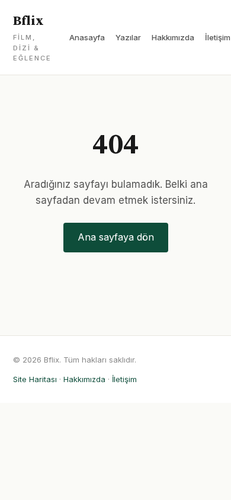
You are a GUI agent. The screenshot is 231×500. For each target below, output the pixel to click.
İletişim (217, 37)
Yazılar (128, 37)
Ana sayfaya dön (116, 237)
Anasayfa (87, 37)
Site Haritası (35, 379)
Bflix (32, 37)
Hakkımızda (173, 37)
